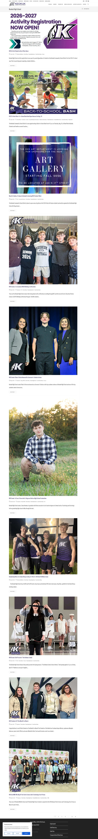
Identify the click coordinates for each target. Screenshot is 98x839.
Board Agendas (47, 1)
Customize (8, 833)
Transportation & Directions (56, 835)
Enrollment (23, 119)
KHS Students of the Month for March (18, 721)
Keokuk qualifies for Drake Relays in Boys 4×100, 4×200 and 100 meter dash (28, 577)
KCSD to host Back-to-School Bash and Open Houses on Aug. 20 (25, 116)
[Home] (82, 8)
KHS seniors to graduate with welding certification (22, 287)
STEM (48, 798)
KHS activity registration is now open (18, 51)
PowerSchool (20, 1)
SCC (44, 501)
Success (45, 380)
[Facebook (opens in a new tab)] (83, 1)
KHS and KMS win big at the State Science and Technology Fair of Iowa (27, 795)
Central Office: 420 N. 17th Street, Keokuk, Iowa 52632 (37, 823)
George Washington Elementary (34, 119)
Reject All (17, 833)
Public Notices (41, 1)
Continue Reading (13, 66)
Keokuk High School (86, 8)
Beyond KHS (23, 380)
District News (26, 54)
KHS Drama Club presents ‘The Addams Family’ (20, 657)
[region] (17, 829)
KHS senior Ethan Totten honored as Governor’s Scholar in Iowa (25, 377)
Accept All (26, 833)
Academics (18, 290)
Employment (53, 824)
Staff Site (52, 831)
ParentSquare (26, 1)
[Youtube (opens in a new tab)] (88, 1)
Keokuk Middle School (57, 119)
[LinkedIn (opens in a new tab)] (87, 1)
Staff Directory (35, 1)
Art (17, 199)
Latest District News (38, 54)
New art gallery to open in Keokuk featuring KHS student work (25, 196)
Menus (10, 1)
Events (27, 119)
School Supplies (14, 1)
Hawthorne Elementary (43, 119)
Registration (70, 119)
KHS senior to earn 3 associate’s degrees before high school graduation (27, 498)
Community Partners (22, 199)
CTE (21, 290)
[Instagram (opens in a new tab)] (85, 1)
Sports (43, 54)
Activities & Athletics (20, 54)
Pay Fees (31, 1)
